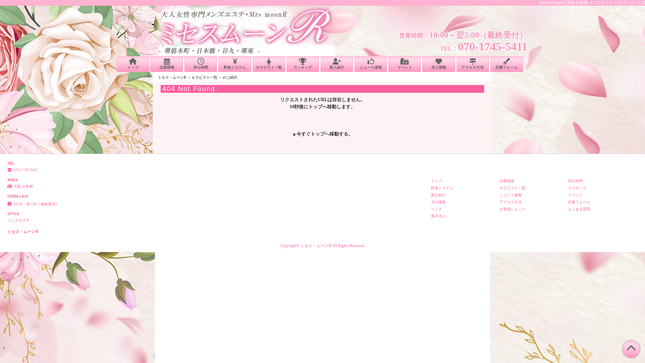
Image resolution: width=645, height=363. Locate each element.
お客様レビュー (512, 209)
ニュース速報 (371, 67)
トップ (132, 67)
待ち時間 (201, 67)
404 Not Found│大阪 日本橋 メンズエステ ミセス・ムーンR (592, 2)
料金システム (235, 67)
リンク (436, 209)
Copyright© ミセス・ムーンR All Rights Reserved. (322, 245)
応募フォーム (507, 67)
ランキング (303, 67)
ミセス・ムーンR (172, 77)
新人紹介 (337, 67)
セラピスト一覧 (269, 67)
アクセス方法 (473, 67)
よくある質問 (579, 209)
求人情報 (438, 67)
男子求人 (438, 216)
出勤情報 (167, 67)
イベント (404, 67)
